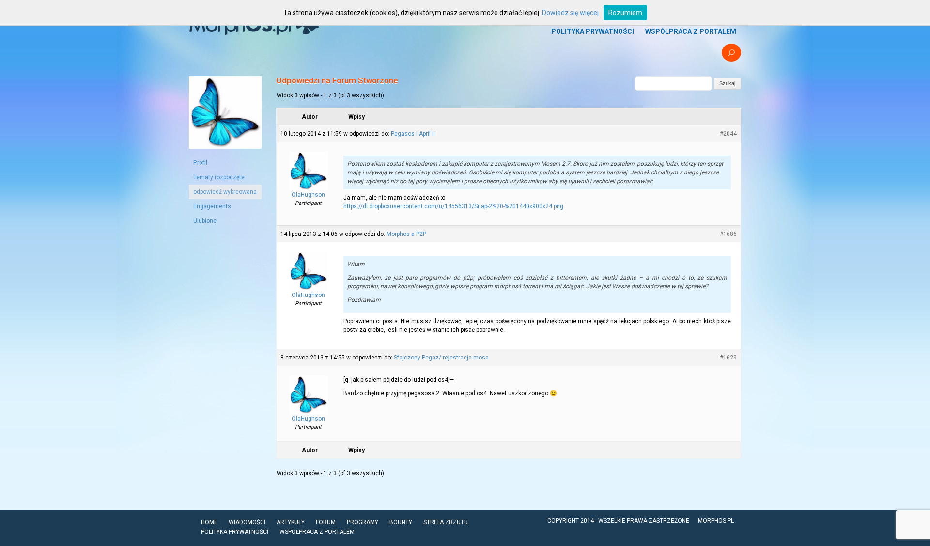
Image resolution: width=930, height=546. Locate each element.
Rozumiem (625, 12)
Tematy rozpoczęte (219, 177)
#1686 (728, 234)
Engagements (212, 206)
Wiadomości (247, 522)
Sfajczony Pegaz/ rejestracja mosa (441, 357)
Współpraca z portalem (690, 31)
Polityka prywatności (592, 31)
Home (209, 522)
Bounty (400, 522)
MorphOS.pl (716, 520)
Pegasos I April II (413, 133)
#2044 (728, 133)
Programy (362, 522)
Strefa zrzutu (445, 522)
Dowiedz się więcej (570, 12)
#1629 (728, 357)
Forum (326, 522)
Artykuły (291, 522)
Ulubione (205, 221)
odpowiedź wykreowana (225, 191)
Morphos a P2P (406, 234)
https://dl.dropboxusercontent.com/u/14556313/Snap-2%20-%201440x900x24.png (453, 206)
